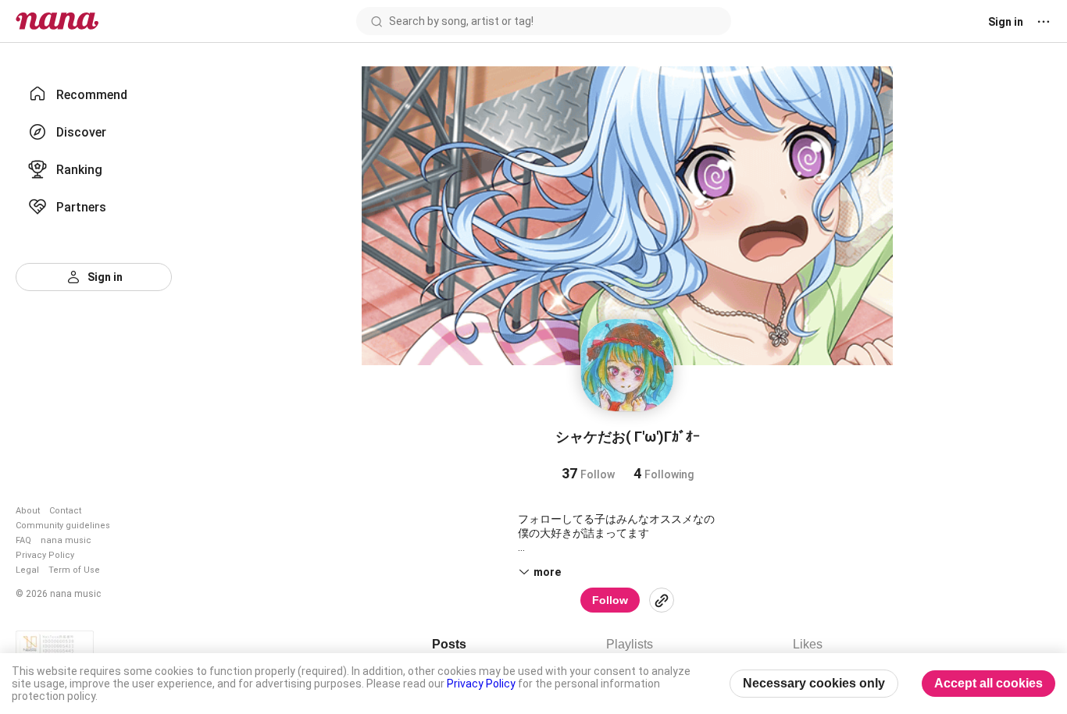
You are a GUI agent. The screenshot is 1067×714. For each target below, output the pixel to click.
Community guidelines (63, 525)
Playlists (629, 644)
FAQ (23, 540)
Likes (808, 644)
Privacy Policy (45, 555)
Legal (27, 570)
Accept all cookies (988, 683)
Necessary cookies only (814, 683)
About (28, 511)
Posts (449, 644)
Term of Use (74, 570)
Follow (610, 600)
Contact (65, 511)
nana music (66, 540)
